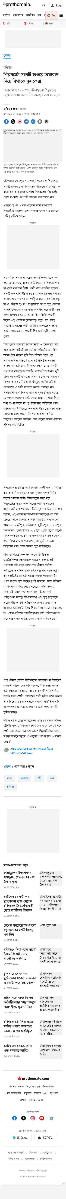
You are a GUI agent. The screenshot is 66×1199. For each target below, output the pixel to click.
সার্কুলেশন (47, 1153)
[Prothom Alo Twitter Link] (25, 1118)
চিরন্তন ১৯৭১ (40, 1093)
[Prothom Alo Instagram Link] (34, 1118)
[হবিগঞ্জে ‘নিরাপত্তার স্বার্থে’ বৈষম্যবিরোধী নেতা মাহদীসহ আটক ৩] (51, 957)
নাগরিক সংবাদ (16, 1087)
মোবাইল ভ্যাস (36, 1100)
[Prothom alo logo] (33, 1079)
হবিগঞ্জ (10, 787)
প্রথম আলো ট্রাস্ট (13, 1093)
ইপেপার (54, 1093)
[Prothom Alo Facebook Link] (16, 1118)
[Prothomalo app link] (20, 1138)
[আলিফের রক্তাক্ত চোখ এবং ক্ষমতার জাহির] (51, 1051)
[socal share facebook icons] (7, 123)
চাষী (39, 778)
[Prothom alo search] (44, 5)
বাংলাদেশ (18, 15)
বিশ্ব (39, 15)
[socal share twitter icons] (13, 123)
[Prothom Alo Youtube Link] (43, 1118)
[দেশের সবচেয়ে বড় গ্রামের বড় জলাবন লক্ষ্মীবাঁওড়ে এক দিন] (51, 933)
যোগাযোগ (30, 1159)
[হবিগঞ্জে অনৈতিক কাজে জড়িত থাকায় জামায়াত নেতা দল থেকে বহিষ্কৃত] (51, 1029)
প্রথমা (23, 1100)
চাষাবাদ (25, 778)
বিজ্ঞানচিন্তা (49, 1087)
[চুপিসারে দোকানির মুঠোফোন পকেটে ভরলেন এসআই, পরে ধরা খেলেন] (51, 981)
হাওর (9, 778)
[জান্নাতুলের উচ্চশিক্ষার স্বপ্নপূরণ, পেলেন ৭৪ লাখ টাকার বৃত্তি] (51, 880)
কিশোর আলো (33, 1087)
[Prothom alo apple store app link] (45, 1138)
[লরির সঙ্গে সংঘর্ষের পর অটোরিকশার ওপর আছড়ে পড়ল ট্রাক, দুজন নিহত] (51, 1005)
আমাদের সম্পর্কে (16, 1153)
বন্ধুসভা (28, 1093)
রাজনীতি (30, 15)
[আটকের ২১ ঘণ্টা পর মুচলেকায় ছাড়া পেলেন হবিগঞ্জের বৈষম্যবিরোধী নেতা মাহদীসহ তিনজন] (51, 906)
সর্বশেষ (6, 15)
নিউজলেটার (46, 1159)
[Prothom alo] (18, 5)
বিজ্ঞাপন (33, 1153)
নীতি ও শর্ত (14, 1159)
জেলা (7, 56)
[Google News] (51, 1119)
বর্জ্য (52, 778)
